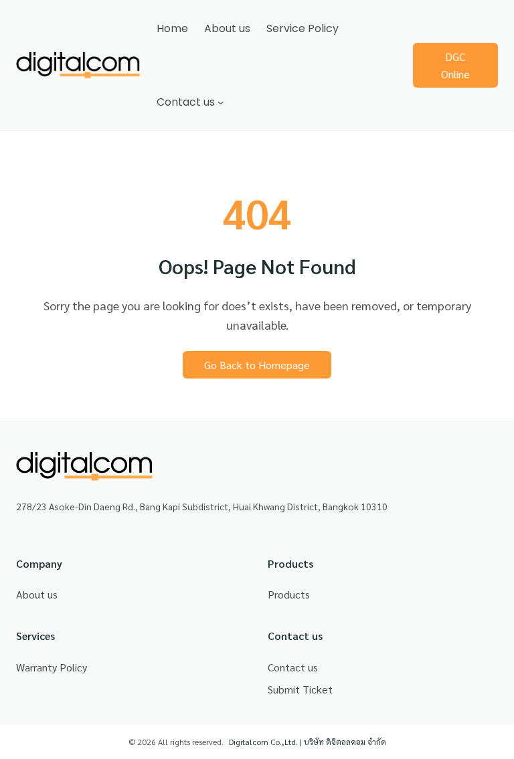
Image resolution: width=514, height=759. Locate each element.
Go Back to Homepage (257, 365)
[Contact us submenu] (221, 102)
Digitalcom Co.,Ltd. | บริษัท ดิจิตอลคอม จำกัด (307, 741)
